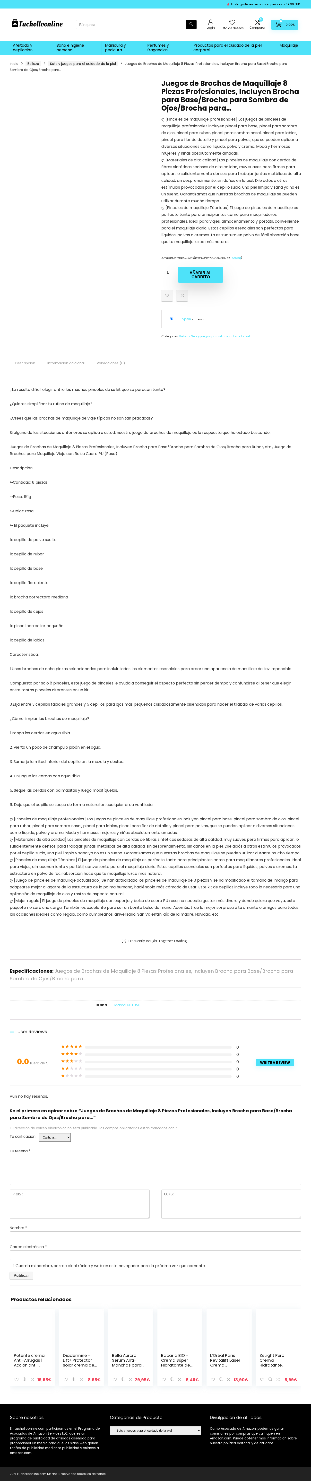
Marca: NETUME (127, 1005)
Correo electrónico (28, 1246)
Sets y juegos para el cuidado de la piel (83, 63)
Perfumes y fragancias (158, 48)
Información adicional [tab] (66, 363)
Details (236, 258)
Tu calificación (22, 1136)
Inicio (14, 63)
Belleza (33, 63)
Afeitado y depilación (23, 48)
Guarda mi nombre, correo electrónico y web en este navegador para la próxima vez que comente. (111, 1266)
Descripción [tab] (25, 363)
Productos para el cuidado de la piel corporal (227, 48)
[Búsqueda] (191, 24)
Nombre (18, 1227)
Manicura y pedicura (115, 48)
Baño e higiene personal (70, 48)
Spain (186, 318)
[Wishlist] (232, 23)
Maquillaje (288, 45)
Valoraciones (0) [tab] (111, 363)
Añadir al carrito (201, 275)
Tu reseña (20, 1151)
